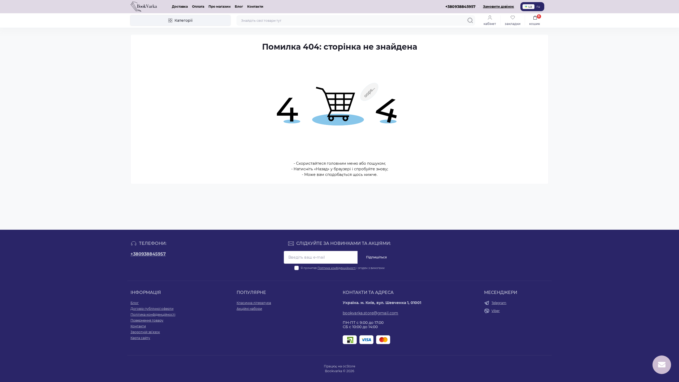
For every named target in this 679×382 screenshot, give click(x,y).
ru (538, 6)
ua (530, 6)
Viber (495, 311)
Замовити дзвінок (498, 6)
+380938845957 (148, 254)
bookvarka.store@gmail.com (370, 313)
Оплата (198, 6)
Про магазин (219, 6)
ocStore (349, 366)
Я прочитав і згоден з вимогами (343, 268)
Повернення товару (146, 320)
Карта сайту (140, 338)
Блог (239, 6)
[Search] (470, 20)
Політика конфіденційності (336, 268)
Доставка (180, 6)
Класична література (254, 303)
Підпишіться (376, 257)
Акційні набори (249, 309)
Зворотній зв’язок (145, 332)
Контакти (255, 6)
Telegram (498, 303)
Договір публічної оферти (151, 309)
